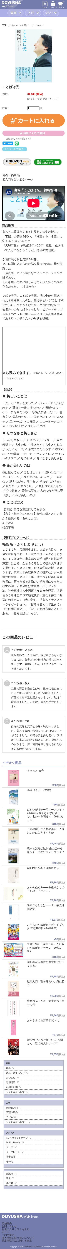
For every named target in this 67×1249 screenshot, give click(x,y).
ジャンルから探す (20, 25)
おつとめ (10, 1077)
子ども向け (12, 1117)
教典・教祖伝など (15, 1073)
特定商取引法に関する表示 (17, 1240)
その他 (9, 1161)
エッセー (39, 25)
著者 (8, 1178)
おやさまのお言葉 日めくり (43, 1020)
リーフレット (13, 1152)
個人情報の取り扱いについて (18, 1237)
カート (5, 1232)
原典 (8, 1068)
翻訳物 (9, 1173)
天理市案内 (12, 1112)
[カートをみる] (61, 8)
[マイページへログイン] (53, 8)
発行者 (9, 1183)
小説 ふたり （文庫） (40, 790)
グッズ (9, 1147)
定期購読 (10, 1082)
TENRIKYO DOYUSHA (32, 1247)
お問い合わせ (9, 1226)
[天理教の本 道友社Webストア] (11, 6)
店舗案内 (7, 1223)
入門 (33, 13)
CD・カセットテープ (17, 1137)
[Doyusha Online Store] (20, 1220)
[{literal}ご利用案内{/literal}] (45, 8)
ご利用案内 (8, 1234)
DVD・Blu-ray (13, 1142)
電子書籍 (10, 1156)
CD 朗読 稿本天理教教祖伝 (43, 867)
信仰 (15, 13)
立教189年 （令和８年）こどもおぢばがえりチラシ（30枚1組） (45, 948)
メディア (51, 13)
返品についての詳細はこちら (18, 139)
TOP (4, 25)
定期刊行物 (12, 1087)
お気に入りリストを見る (15, 1229)
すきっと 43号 (35, 770)
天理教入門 (12, 1107)
